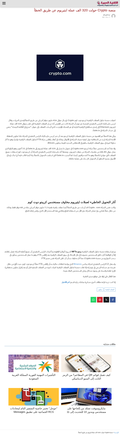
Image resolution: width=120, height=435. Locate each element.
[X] (106, 300)
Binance (77, 264)
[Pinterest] (100, 300)
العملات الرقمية (109, 289)
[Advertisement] (60, 36)
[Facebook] (113, 300)
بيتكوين (100, 289)
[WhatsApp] (93, 300)
